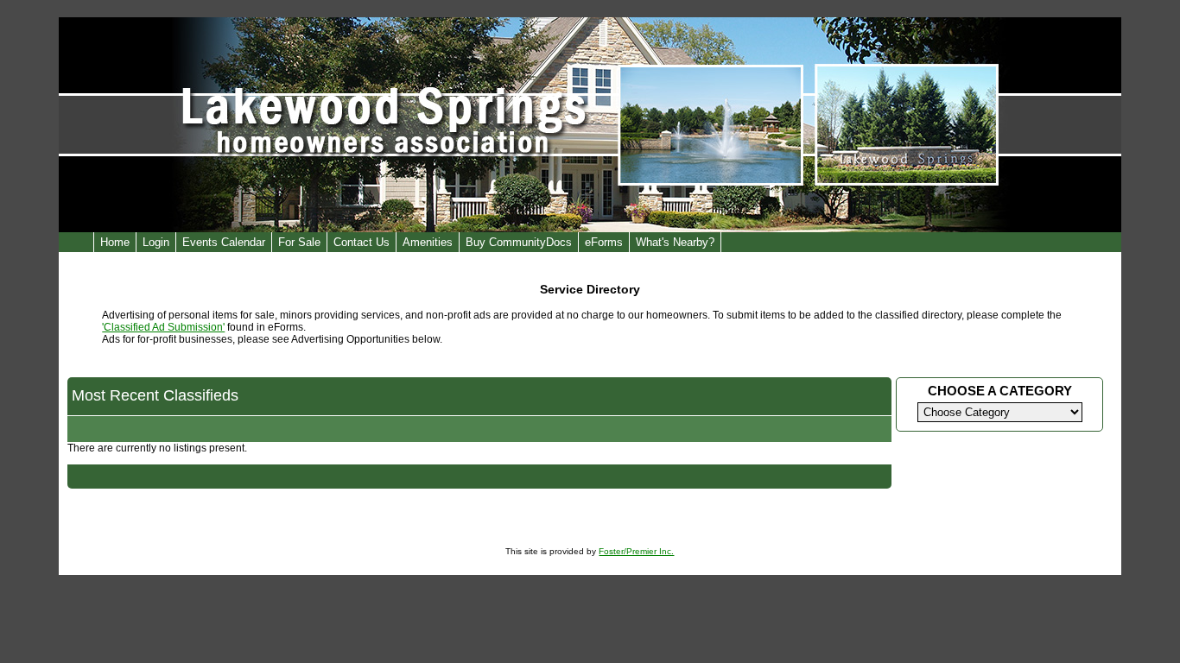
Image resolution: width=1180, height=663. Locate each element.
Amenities (428, 242)
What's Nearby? (675, 242)
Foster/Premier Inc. (636, 551)
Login (156, 242)
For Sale (299, 242)
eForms (604, 242)
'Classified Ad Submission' (163, 327)
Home (115, 242)
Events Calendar (223, 242)
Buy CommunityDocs (519, 242)
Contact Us (361, 242)
